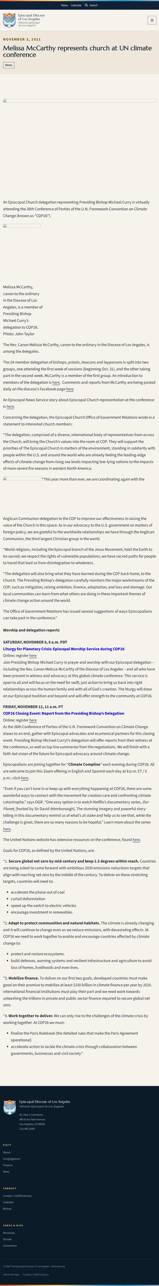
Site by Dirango (11, 1275)
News (64, 5)
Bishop (7, 1209)
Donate (7, 1239)
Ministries (9, 1233)
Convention (10, 1246)
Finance (7, 1165)
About (6, 1152)
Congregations (11, 1159)
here (56, 382)
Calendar (76, 5)
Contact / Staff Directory (17, 1196)
